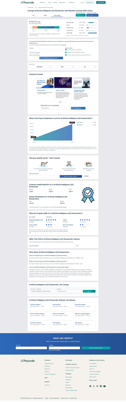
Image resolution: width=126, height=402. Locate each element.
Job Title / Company (36, 289)
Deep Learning (33, 225)
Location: (31, 48)
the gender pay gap (61, 207)
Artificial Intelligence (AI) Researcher (45, 7)
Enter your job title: (33, 173)
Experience (39, 66)
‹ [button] (33, 89)
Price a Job (81, 15)
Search (89, 291)
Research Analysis (68, 225)
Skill (62, 66)
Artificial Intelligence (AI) (36, 220)
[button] (33, 15)
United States (30, 7)
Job (35, 7)
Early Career (80, 122)
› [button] (92, 89)
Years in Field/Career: (34, 55)
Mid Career (79, 125)
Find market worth (92, 15)
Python (65, 220)
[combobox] (46, 50)
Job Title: (18, 345)
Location (59, 289)
